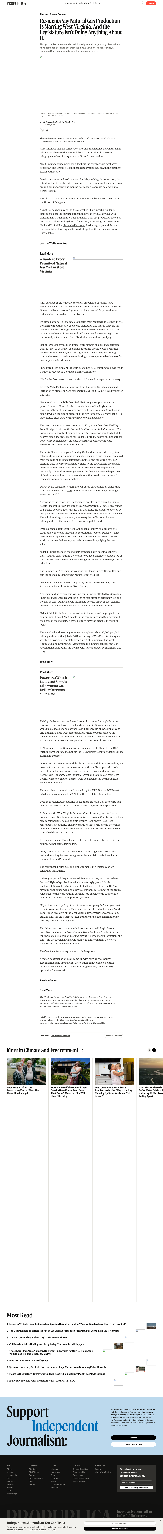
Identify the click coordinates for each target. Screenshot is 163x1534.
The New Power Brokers (53, 14)
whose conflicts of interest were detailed (71, 778)
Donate (151, 3)
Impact (10, 1472)
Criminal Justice (36, 1478)
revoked (76, 475)
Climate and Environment (60, 1036)
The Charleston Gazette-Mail (64, 122)
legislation (86, 325)
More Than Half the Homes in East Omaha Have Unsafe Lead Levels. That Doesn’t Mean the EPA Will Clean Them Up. (69, 1092)
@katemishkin (99, 1023)
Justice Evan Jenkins (65, 840)
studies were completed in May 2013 (67, 452)
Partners (11, 1481)
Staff (9, 1478)
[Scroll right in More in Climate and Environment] (154, 1050)
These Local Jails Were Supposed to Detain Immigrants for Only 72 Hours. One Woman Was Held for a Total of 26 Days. (51, 1352)
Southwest (55, 1478)
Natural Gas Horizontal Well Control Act (93, 429)
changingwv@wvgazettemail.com (62, 1006)
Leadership (12, 1475)
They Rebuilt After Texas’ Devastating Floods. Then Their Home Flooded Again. (24, 1090)
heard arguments (99, 813)
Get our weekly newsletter (136, 1487)
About (9, 1469)
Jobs (9, 1490)
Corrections (78, 1475)
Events (10, 1487)
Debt (31, 1481)
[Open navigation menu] (142, 3)
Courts (32, 1475)
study (70, 490)
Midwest (54, 1469)
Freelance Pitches (81, 1478)
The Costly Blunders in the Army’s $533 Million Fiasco (38, 1337)
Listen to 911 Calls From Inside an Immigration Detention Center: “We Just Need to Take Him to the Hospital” (67, 1324)
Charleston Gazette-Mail (94, 138)
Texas (53, 1481)
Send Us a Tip (79, 1472)
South (53, 1475)
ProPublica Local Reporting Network (68, 141)
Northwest (55, 1472)
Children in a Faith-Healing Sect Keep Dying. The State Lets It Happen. (47, 1344)
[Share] (42, 130)
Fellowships (12, 1493)
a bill (55, 183)
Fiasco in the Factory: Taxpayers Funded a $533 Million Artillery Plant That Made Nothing (57, 1374)
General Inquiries (80, 1469)
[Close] (160, 1520)
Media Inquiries (79, 1481)
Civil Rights (34, 1472)
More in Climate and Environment (42, 1050)
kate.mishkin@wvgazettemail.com (54, 1023)
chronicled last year (74, 225)
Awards (10, 1484)
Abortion (33, 1469)
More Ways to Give (134, 1444)
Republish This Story (114, 1036)
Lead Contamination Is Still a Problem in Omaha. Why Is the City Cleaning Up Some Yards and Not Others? (113, 1092)
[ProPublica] (16, 3)
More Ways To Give (103, 1472)
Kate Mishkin (47, 122)
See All (32, 1484)
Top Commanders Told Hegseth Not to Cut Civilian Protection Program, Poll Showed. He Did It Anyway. (64, 1330)
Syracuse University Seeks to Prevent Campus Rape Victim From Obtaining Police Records (57, 1367)
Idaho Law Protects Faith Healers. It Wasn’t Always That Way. (42, 1380)
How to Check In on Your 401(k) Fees (28, 1360)
